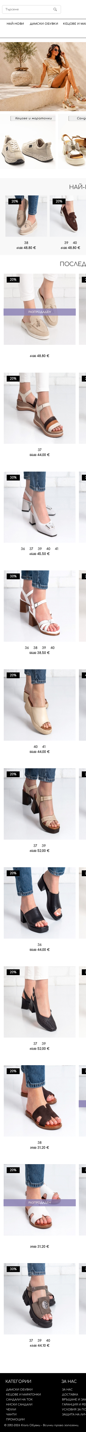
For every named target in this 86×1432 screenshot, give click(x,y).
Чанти (11, 1414)
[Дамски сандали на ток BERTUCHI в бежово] (40, 804)
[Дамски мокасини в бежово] (26, 216)
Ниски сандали (19, 1404)
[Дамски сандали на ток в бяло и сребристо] (40, 606)
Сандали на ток (19, 1399)
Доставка (70, 1394)
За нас (67, 1389)
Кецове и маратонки (23, 1394)
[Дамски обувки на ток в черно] (40, 1002)
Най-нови (15, 23)
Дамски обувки (44, 23)
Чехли (11, 1409)
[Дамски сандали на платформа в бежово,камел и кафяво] (40, 409)
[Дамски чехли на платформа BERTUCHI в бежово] (40, 705)
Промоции (15, 1419)
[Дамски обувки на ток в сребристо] (40, 508)
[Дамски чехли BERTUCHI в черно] (40, 903)
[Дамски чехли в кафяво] (40, 1101)
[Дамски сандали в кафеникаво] (40, 1299)
